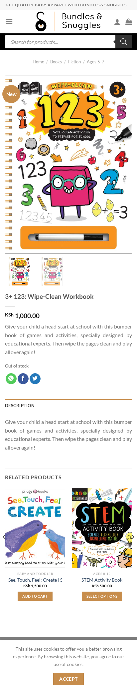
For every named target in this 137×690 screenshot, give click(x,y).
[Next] (132, 550)
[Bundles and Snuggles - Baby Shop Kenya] (68, 21)
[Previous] (4, 550)
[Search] (123, 41)
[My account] (117, 21)
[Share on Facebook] (23, 379)
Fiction (74, 61)
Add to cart (35, 596)
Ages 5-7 (95, 61)
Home (38, 61)
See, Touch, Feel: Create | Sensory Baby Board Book (60, 580)
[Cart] (128, 21)
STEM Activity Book (101, 580)
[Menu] (9, 21)
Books (56, 61)
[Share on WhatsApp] (11, 379)
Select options (102, 596)
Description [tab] (20, 405)
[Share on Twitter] (35, 379)
